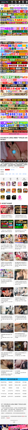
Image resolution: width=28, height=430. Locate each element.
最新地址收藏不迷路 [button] (14, 133)
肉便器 (11, 355)
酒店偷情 (24, 247)
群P (5, 265)
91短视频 (24, 393)
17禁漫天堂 (17, 390)
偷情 (16, 247)
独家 (16, 265)
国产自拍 (7, 169)
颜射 (7, 265)
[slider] (7, 161)
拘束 (16, 373)
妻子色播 (24, 382)
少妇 (22, 336)
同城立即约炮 (3, 382)
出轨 (18, 247)
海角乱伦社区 (17, 393)
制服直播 (10, 385)
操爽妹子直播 (3, 385)
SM (1, 301)
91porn (24, 387)
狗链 (19, 300)
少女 (21, 355)
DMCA (23, 416)
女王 (7, 301)
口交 (8, 247)
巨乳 (13, 173)
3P (21, 300)
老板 (7, 375)
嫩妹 (20, 265)
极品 (11, 265)
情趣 (7, 319)
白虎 (17, 173)
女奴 (9, 301)
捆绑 (3, 301)
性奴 (5, 319)
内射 (21, 319)
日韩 (10, 5)
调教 (5, 301)
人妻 (20, 247)
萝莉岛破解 (10, 393)
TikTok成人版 (3, 393)
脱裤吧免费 (3, 396)
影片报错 (24, 179)
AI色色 (3, 387)
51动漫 (17, 387)
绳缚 (11, 301)
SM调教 (24, 300)
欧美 (14, 5)
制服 (6, 247)
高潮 (25, 265)
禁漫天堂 (24, 390)
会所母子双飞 (10, 396)
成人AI (22, 5)
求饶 (11, 247)
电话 (24, 336)
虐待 (25, 372)
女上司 (4, 375)
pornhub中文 (10, 390)
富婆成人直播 (17, 385)
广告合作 (8, 418)
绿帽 (2, 265)
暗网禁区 (10, 387)
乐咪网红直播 (17, 382)
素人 (2, 247)
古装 (7, 337)
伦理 (18, 5)
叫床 (23, 319)
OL (9, 374)
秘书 (5, 374)
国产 (6, 5)
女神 (10, 173)
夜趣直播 (10, 382)
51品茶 (3, 390)
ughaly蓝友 (24, 385)
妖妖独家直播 (17, 396)
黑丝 (19, 319)
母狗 (9, 355)
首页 (2, 5)
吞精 (10, 247)
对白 (25, 336)
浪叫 (20, 173)
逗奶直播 (24, 396)
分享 (17, 179)
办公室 (7, 374)
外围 (6, 173)
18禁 (14, 422)
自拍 (4, 247)
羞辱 (23, 372)
